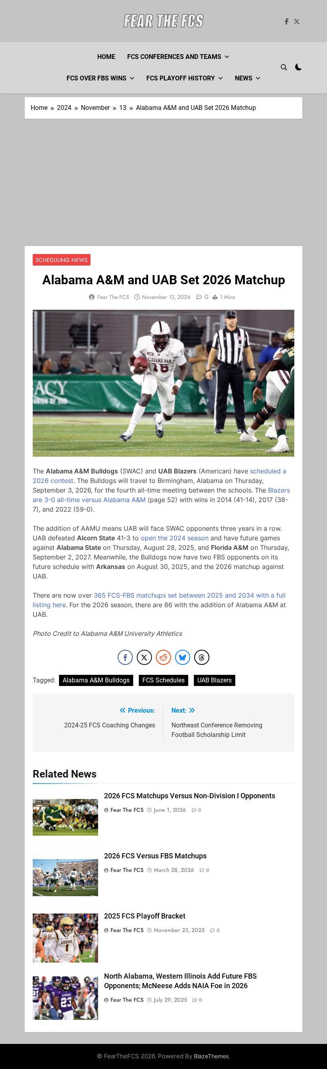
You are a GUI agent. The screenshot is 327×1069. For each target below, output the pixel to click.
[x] (296, 22)
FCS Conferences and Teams (174, 57)
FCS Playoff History (180, 78)
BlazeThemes (211, 1056)
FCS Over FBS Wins (96, 78)
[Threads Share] (201, 657)
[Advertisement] (163, 186)
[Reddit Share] (163, 657)
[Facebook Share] (125, 657)
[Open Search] (284, 67)
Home (106, 57)
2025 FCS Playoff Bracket (144, 916)
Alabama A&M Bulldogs (96, 680)
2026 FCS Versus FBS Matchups (155, 856)
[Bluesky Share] (182, 657)
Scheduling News (61, 260)
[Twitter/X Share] (144, 657)
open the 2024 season (175, 538)
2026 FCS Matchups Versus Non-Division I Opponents (189, 796)
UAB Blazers (214, 680)
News (243, 78)
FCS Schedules (163, 680)
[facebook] (286, 22)
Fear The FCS (113, 297)
